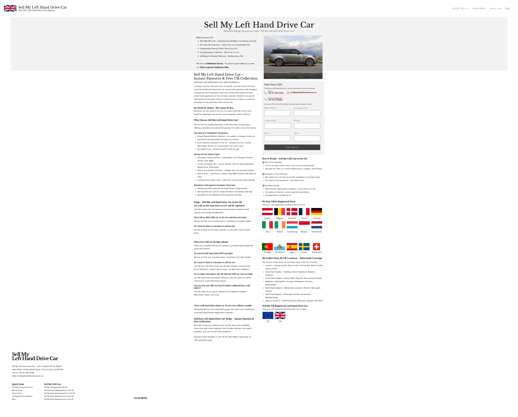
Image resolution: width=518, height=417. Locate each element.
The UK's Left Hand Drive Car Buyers (36, 10)
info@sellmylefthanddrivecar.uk (303, 92)
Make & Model (270, 108)
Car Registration (301, 108)
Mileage (297, 120)
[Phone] (265, 93)
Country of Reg (270, 120)
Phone (267, 133)
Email (297, 133)
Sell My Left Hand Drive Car (42, 7)
